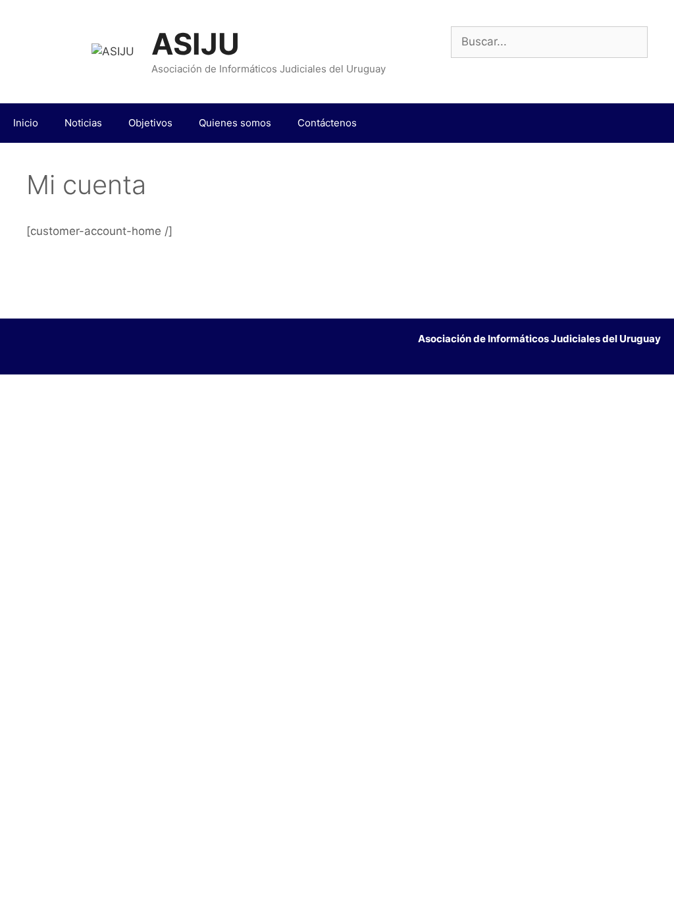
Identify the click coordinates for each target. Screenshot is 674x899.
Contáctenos (327, 122)
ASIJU (195, 44)
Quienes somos (235, 122)
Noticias (83, 122)
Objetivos (150, 122)
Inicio (25, 122)
